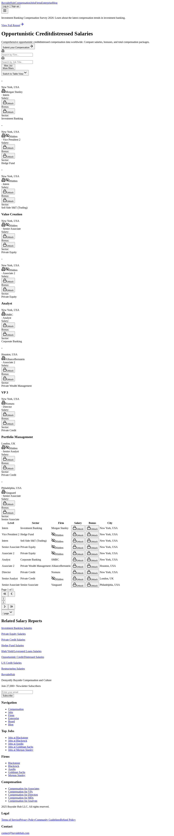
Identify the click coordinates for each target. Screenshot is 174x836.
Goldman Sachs (16, 772)
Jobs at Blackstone (18, 737)
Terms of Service (10, 819)
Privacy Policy (27, 819)
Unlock (10, 103)
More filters (8, 67)
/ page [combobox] (6, 613)
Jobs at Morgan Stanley (20, 749)
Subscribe (8, 695)
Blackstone (14, 763)
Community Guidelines (47, 819)
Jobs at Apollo (15, 743)
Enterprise (46, 2)
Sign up (15, 6)
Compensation (22, 2)
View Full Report (10, 25)
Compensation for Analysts (22, 800)
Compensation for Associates (23, 788)
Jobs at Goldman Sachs (20, 746)
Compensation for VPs (20, 791)
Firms (38, 2)
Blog (54, 2)
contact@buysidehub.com (15, 833)
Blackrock (13, 766)
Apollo (12, 769)
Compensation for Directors (23, 794)
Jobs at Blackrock (17, 740)
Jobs (32, 2)
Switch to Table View (13, 74)
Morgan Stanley (16, 775)
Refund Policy (68, 819)
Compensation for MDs (20, 797)
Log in (6, 6)
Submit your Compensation (16, 47)
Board (11, 721)
